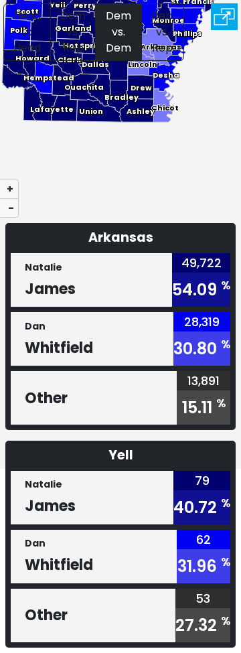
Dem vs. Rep (73, 32)
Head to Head (27, 32)
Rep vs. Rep (162, 32)
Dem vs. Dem (118, 32)
